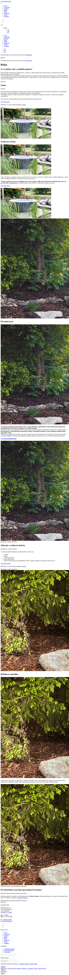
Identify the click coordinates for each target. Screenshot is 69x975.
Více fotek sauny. (5, 102)
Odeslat (3, 967)
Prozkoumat (28, 55)
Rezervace (7, 13)
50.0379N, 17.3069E (6, 912)
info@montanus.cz (7, 921)
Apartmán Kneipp (9, 950)
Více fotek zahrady (6, 563)
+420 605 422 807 (7, 919)
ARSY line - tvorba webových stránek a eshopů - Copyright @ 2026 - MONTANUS (23, 968)
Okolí (5, 12)
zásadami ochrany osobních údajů (28, 964)
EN (8, 31)
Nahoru (3, 970)
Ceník (5, 15)
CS (8, 29)
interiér (24, 104)
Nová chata (7, 952)
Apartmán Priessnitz (22, 897)
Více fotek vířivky (5, 185)
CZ (5, 28)
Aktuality (6, 16)
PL (8, 32)
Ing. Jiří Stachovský (6, 1)
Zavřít (2, 973)
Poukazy (6, 8)
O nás (5, 5)
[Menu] (1, 3)
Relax (5, 10)
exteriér (24, 566)
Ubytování (7, 7)
